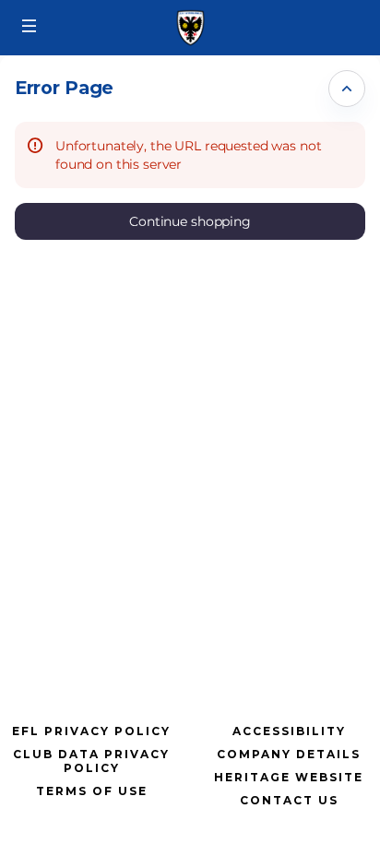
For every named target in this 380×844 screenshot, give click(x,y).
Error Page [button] (64, 88)
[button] (29, 26)
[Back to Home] (190, 27)
